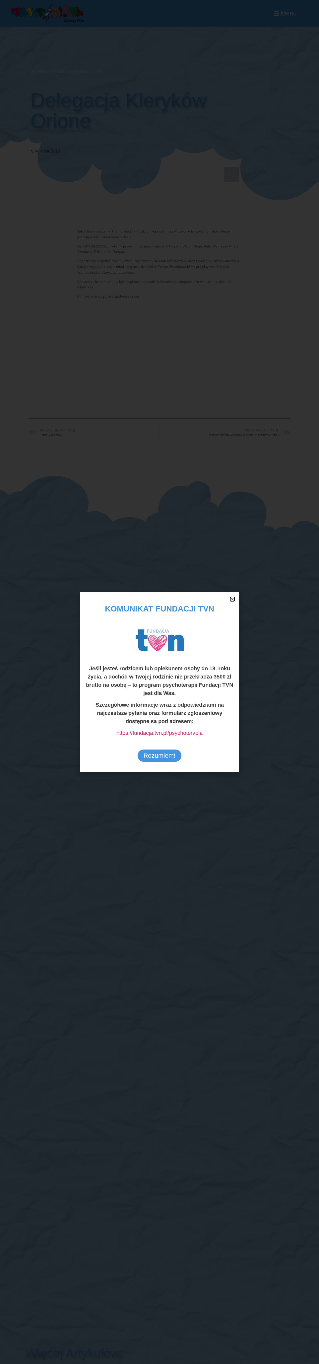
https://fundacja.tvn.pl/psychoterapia (159, 733)
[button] (232, 599)
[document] (159, 682)
